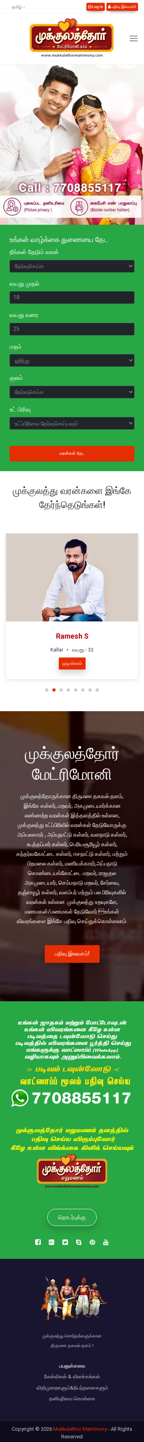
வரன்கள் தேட (72, 453)
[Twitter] (65, 1242)
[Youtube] (106, 1242)
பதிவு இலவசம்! (123, 6)
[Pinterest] (92, 1242)
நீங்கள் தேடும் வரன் (34, 252)
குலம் (16, 377)
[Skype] (79, 1242)
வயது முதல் (24, 283)
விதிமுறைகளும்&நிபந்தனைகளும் (72, 1388)
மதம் (16, 346)
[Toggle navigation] (134, 39)
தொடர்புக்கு (72, 1217)
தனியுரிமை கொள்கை (72, 1399)
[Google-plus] (51, 1242)
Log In (97, 6)
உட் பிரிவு (20, 409)
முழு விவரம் (72, 663)
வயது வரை (24, 315)
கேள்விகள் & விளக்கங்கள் (72, 1376)
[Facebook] (38, 1242)
